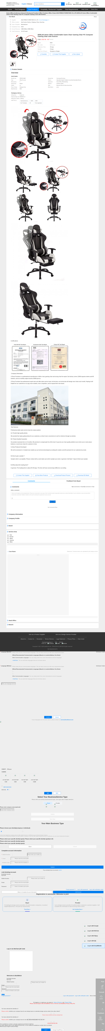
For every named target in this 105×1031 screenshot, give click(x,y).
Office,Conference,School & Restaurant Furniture (24, 13)
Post (52, 501)
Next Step (52, 819)
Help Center (85, 9)
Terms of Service (49, 639)
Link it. (60, 870)
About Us (23, 639)
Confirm (48, 717)
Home (10, 9)
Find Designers (20, 9)
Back (30, 846)
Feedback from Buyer (74, 481)
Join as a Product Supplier (37, 634)
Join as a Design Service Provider (65, 634)
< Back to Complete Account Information (27, 892)
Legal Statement (60, 639)
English (24, 4)
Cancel (57, 717)
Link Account (78, 892)
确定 (48, 793)
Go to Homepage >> (44, 20)
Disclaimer (39, 639)
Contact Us (31, 639)
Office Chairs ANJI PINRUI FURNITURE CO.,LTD (62, 13)
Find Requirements (71, 9)
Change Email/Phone (57, 1029)
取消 (57, 793)
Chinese (29, 4)
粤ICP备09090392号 (52, 649)
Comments (31, 481)
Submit (52, 814)
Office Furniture (43, 13)
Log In (3, 994)
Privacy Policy (71, 639)
